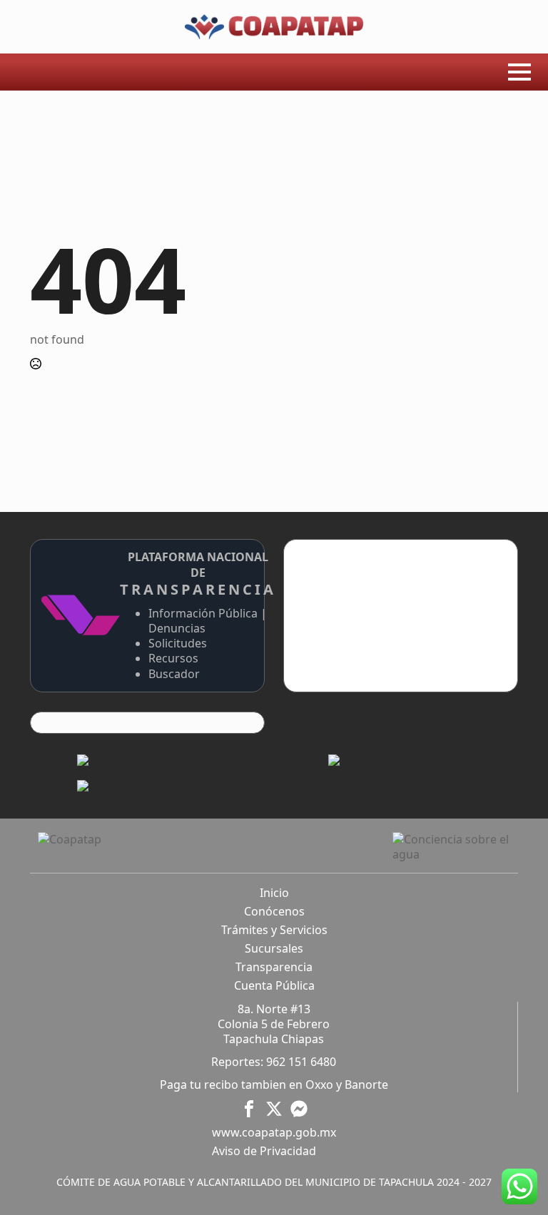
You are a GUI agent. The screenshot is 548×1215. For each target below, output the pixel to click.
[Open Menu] (519, 72)
